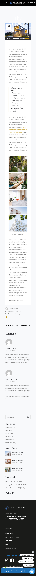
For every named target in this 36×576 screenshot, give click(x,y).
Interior (24, 484)
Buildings (20, 481)
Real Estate (8, 439)
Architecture (8, 427)
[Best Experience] (8, 461)
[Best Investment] (8, 469)
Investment (8, 433)
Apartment (10, 481)
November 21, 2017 (13, 311)
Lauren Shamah (14, 309)
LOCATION (8, 528)
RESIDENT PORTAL (11, 548)
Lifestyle (8, 488)
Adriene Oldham (17, 452)
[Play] (7, 38)
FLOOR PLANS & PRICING (12, 537)
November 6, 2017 (17, 454)
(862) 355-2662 (10, 514)
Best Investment (18, 468)
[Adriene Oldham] (8, 453)
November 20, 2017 (17, 462)
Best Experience (17, 460)
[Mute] (24, 38)
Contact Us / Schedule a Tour (18, 571)
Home (16, 484)
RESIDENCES (9, 533)
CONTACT (8, 544)
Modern (10, 314)
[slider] (27, 38)
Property (17, 314)
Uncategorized (9, 443)
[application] (18, 38)
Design (7, 430)
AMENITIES (8, 541)
